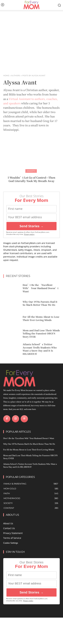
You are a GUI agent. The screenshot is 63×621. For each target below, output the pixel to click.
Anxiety (31, 171)
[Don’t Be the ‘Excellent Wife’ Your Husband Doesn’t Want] (11, 288)
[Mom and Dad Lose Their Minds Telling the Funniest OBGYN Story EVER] (11, 334)
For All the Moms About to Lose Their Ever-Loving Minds (41, 318)
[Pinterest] (24, 418)
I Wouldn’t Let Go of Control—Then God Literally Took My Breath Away (31, 179)
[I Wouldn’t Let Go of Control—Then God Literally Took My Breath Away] (31, 153)
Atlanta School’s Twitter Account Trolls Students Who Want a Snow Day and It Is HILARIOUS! (40, 349)
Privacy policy (29, 234)
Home (6, 75)
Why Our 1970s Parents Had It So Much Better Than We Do (40, 303)
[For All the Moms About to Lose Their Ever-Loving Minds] (11, 318)
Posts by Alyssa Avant (33, 75)
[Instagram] (15, 418)
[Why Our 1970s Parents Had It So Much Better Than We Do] (11, 303)
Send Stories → (31, 226)
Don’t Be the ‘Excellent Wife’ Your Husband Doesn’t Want (40, 288)
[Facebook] (6, 418)
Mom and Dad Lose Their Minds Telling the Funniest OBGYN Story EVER (41, 333)
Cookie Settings (10, 543)
